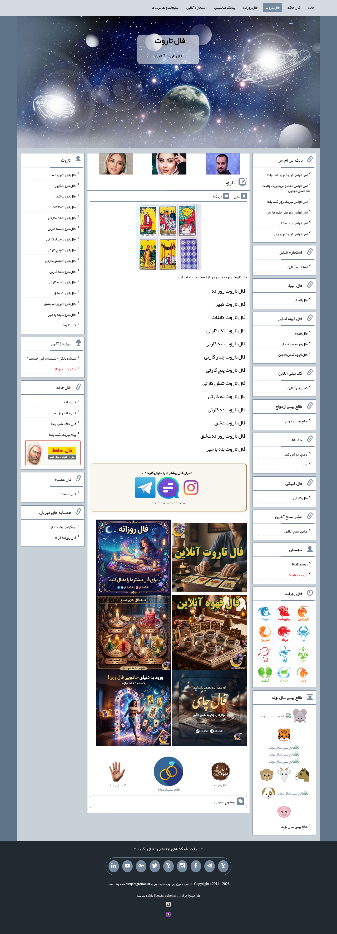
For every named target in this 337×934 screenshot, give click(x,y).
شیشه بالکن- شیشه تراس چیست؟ (51, 358)
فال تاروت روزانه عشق (223, 435)
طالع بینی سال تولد (294, 826)
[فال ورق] (133, 709)
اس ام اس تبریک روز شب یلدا (287, 174)
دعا (305, 464)
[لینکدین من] (113, 866)
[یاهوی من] (223, 866)
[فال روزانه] (133, 558)
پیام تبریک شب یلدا (62, 434)
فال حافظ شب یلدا (63, 423)
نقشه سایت (145, 895)
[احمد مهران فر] (223, 165)
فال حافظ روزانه (65, 413)
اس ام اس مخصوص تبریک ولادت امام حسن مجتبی (286, 188)
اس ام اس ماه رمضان (293, 223)
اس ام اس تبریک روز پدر (291, 233)
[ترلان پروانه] (169, 165)
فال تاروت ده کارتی (227, 409)
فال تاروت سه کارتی (226, 343)
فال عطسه (69, 493)
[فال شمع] (133, 634)
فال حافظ (294, 7)
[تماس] (168, 866)
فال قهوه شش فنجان (293, 354)
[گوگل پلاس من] (141, 866)
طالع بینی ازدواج (296, 421)
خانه (311, 7)
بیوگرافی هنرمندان (62, 526)
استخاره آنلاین (196, 7)
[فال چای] (209, 709)
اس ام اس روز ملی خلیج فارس (287, 212)
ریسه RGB (300, 564)
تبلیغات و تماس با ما (165, 7)
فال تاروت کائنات (228, 317)
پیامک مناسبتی (224, 7)
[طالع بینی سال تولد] (284, 765)
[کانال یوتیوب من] (127, 866)
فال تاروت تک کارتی (226, 330)
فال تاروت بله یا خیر (226, 449)
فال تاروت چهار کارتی (225, 356)
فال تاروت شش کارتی (224, 383)
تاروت (228, 182)
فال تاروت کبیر (230, 304)
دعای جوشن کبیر (296, 454)
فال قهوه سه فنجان (294, 343)
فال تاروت (272, 7)
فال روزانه (250, 7)
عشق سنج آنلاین (296, 531)
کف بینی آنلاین (298, 387)
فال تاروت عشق (230, 422)
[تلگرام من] (209, 866)
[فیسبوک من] (196, 866)
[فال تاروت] (209, 558)
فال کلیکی (300, 498)
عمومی (219, 802)
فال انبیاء (301, 300)
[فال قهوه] (209, 634)
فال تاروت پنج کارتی (226, 370)
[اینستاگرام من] (182, 866)
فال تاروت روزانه (228, 290)
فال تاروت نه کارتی (227, 396)
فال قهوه (301, 333)
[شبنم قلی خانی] (116, 165)
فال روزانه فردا (65, 537)
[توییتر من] (155, 866)
